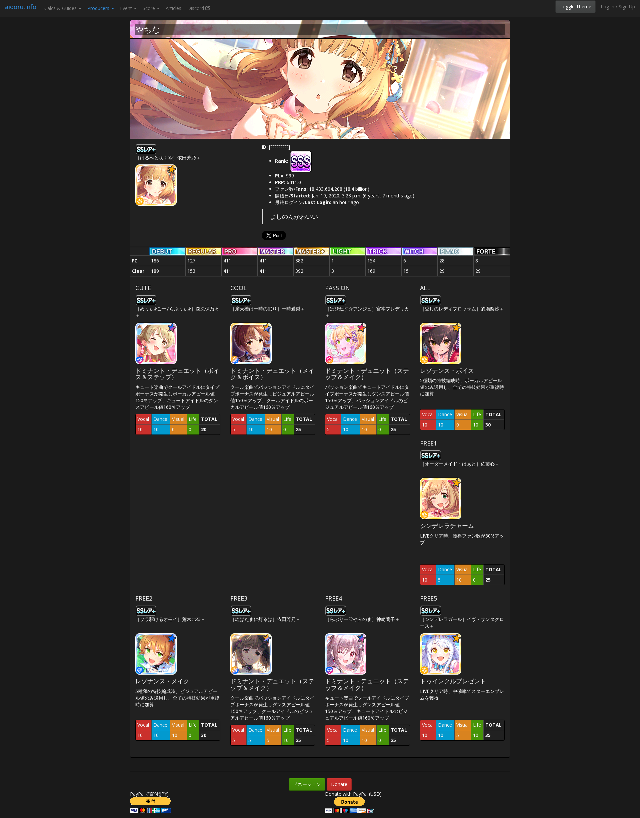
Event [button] (126, 8)
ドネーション (307, 784)
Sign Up (627, 6)
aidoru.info (20, 7)
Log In (607, 6)
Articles (173, 8)
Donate (339, 784)
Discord (196, 8)
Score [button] (149, 8)
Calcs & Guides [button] (61, 8)
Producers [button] (99, 8)
